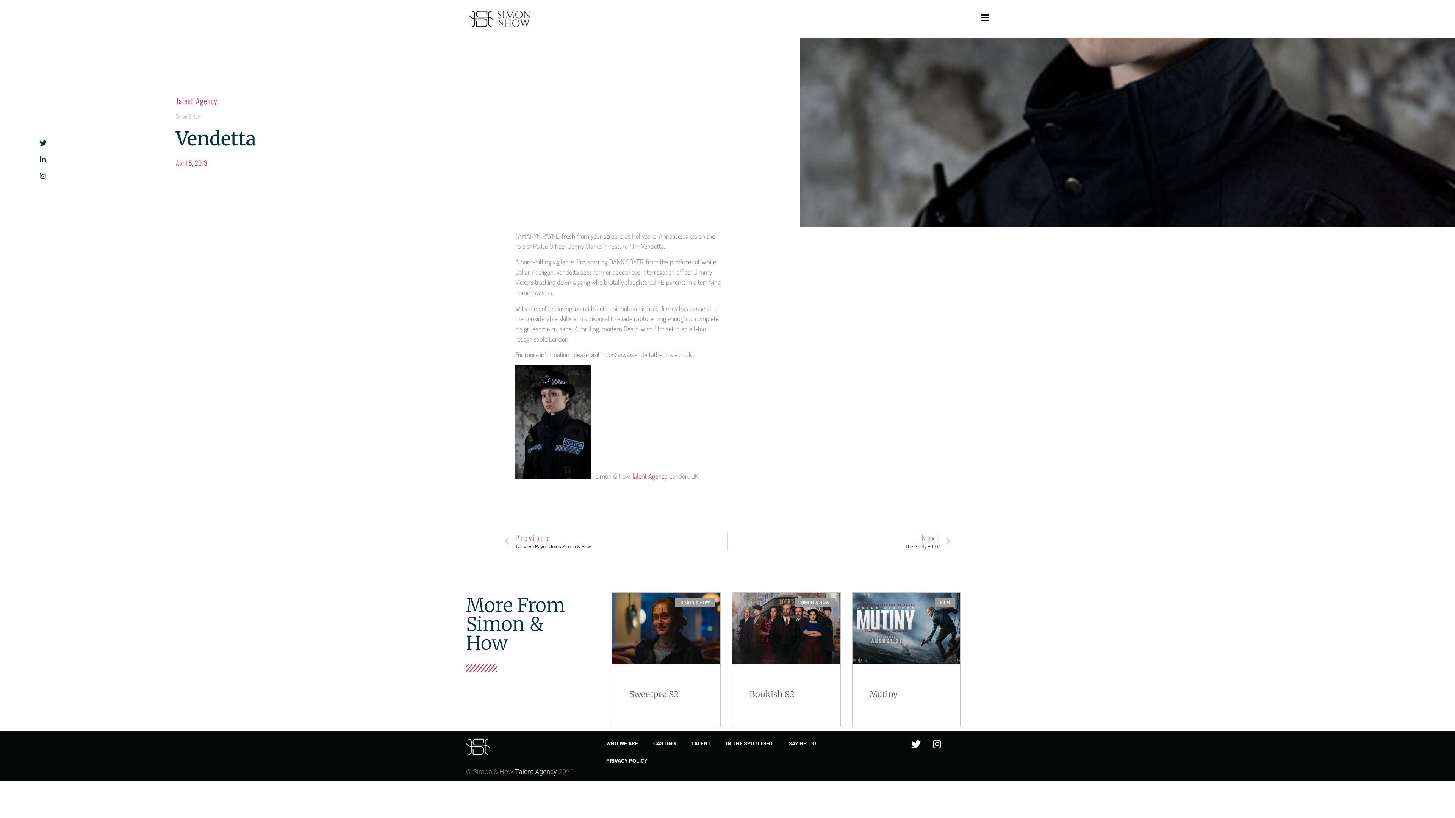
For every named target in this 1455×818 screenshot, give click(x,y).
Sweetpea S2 (654, 694)
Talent (701, 743)
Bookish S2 (772, 694)
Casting (664, 743)
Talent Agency (196, 100)
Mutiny (884, 694)
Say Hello (802, 743)
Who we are (622, 743)
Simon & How (188, 116)
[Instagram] (937, 744)
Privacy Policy (627, 761)
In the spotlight (749, 743)
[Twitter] (916, 744)
